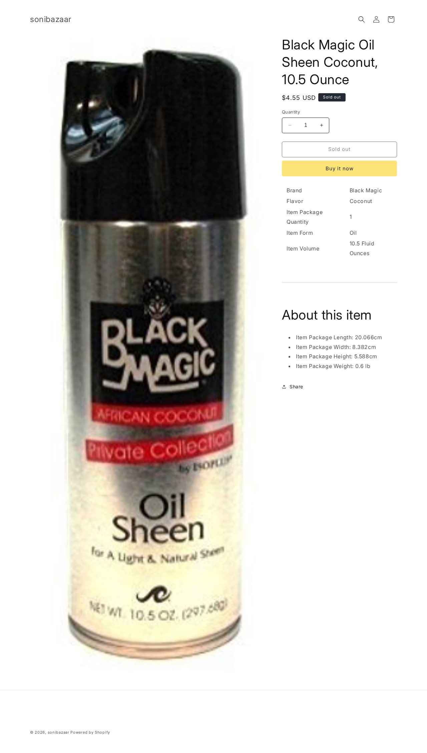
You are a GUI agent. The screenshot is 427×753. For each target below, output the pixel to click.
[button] (361, 19)
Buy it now (340, 168)
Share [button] (296, 386)
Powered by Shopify (90, 732)
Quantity (291, 112)
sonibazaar (58, 732)
